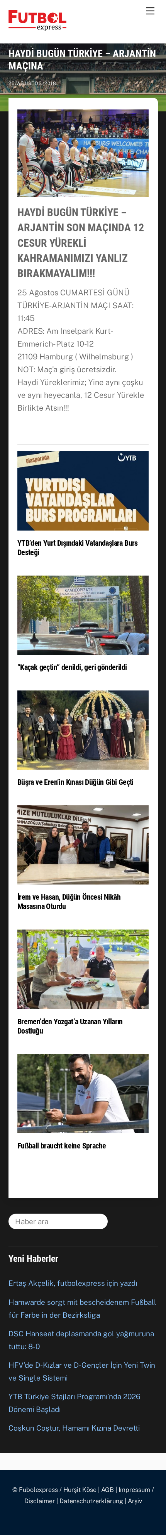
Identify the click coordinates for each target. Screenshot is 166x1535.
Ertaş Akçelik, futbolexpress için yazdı (72, 1283)
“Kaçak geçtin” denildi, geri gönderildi (72, 667)
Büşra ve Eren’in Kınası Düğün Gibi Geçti (75, 782)
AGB (107, 1489)
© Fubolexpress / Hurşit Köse (54, 1489)
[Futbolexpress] (37, 27)
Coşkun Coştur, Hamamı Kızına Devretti (74, 1428)
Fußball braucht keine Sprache (61, 1145)
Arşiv (135, 1501)
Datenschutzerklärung (91, 1501)
